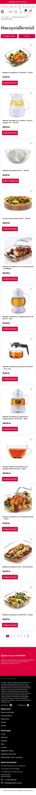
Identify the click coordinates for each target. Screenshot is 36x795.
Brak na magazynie (10, 181)
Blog (2, 744)
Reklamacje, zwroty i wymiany (12, 757)
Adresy (3, 722)
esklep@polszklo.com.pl (13, 783)
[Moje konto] (21, 11)
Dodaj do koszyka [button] (10, 83)
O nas (3, 734)
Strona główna (5, 17)
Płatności (4, 737)
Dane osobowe (6, 716)
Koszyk (3, 726)
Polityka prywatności (8, 754)
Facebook (4, 705)
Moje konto (5, 719)
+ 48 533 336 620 (10, 780)
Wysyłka (4, 741)
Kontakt (4, 747)
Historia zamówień (7, 712)
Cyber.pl (21, 792)
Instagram (22, 705)
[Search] (16, 12)
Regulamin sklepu (7, 751)
